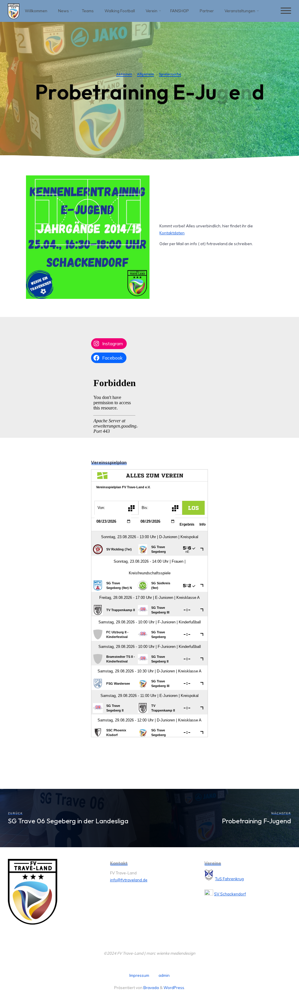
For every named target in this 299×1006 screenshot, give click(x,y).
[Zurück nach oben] (276, 983)
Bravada (150, 987)
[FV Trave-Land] (13, 10)
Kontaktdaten (172, 233)
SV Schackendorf (230, 894)
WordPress (174, 987)
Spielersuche (170, 74)
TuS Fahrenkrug (229, 878)
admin (164, 975)
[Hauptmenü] (286, 11)
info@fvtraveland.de (128, 880)
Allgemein (145, 74)
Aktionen (124, 74)
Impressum (139, 975)
